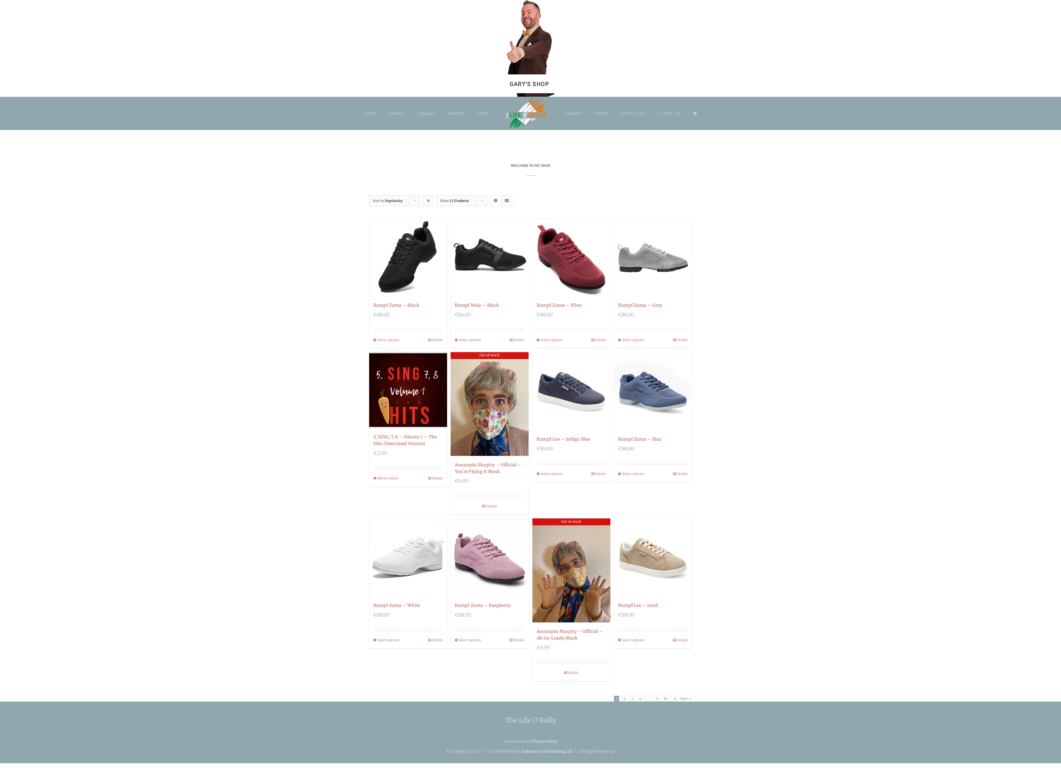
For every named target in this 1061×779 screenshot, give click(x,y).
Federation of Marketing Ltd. (546, 751)
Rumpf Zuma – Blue (639, 439)
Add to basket (388, 478)
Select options (388, 340)
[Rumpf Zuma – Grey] (653, 257)
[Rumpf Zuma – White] (408, 557)
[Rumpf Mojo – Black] (490, 257)
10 (665, 699)
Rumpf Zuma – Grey (640, 305)
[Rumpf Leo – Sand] (653, 557)
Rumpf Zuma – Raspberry (483, 605)
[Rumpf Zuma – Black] (408, 257)
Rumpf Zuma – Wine (559, 305)
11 (674, 699)
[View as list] (506, 200)
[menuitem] (383, 113)
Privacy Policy (544, 741)
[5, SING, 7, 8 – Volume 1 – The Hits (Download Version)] (408, 390)
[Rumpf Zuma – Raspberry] (490, 557)
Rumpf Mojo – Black (477, 305)
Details (437, 340)
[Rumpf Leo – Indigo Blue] (571, 391)
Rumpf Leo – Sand (638, 605)
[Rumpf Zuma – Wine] (571, 257)
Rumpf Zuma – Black (396, 305)
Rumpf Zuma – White (396, 605)
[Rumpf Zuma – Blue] (653, 391)
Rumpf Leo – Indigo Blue (563, 439)
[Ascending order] (428, 200)
